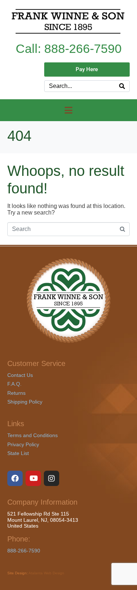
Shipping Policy (24, 402)
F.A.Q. (14, 384)
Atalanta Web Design (46, 573)
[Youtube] (33, 478)
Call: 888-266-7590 (69, 48)
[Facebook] (15, 478)
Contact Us (20, 375)
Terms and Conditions (32, 435)
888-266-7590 (23, 551)
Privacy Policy (23, 444)
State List (18, 453)
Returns (16, 393)
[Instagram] (51, 478)
